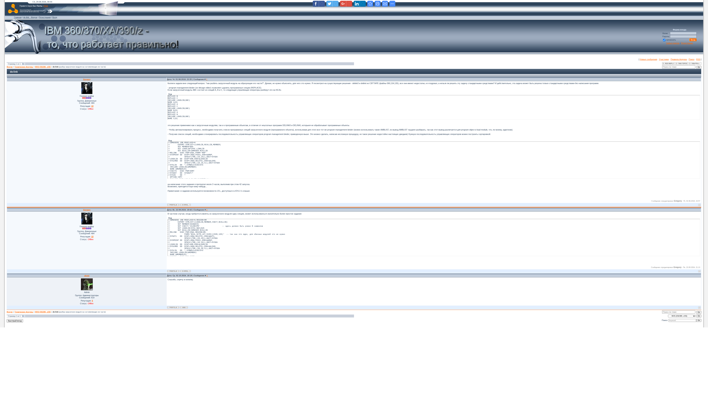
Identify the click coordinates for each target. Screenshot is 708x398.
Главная (18, 17)
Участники (664, 59)
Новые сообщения (648, 59)
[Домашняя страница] (184, 307)
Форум (10, 67)
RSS (46, 6)
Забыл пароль (672, 43)
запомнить (671, 40)
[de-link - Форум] (370, 4)
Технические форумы (24, 67)
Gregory (87, 79)
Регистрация (45, 17)
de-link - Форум (30, 17)
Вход (54, 17)
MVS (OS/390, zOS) (43, 67)
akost (86, 276)
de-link (55, 67)
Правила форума (679, 59)
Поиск (691, 59)
